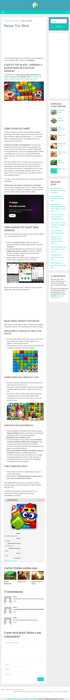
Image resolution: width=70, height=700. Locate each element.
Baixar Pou (61, 169)
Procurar (58, 26)
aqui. (5, 236)
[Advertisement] (23, 43)
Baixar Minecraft (7, 583)
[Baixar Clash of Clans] (37, 575)
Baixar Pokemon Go (61, 129)
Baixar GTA (22, 582)
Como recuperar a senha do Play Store (57, 232)
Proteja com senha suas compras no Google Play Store (57, 217)
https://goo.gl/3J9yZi (11, 560)
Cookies (26, 699)
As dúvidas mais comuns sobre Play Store (57, 257)
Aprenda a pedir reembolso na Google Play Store (58, 190)
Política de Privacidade (14, 699)
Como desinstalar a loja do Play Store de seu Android (59, 249)
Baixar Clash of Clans (62, 145)
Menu (3, 12)
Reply (14, 601)
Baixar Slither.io (60, 120)
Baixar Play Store (6, 689)
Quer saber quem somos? (57, 297)
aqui (11, 487)
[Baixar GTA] (24, 575)
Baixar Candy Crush (62, 153)
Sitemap (33, 699)
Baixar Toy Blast (61, 111)
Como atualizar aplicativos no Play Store (57, 198)
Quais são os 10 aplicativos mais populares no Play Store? (57, 240)
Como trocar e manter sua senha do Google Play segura (58, 225)
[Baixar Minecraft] (10, 575)
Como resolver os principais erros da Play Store (58, 265)
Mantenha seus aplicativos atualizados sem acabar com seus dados (58, 208)
